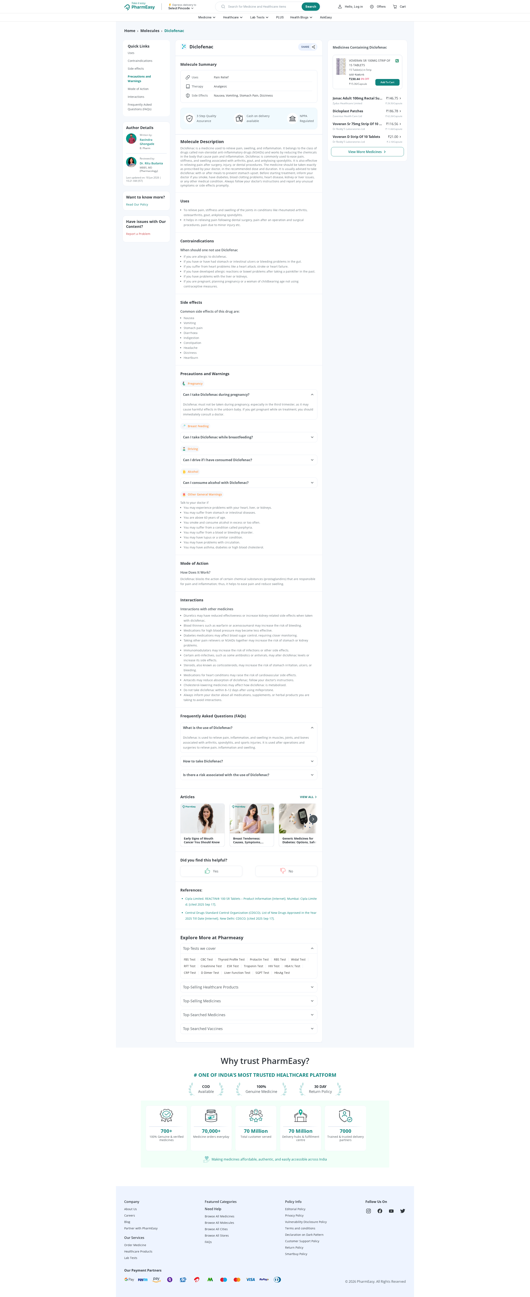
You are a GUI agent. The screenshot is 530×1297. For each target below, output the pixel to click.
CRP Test (190, 973)
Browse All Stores (217, 1235)
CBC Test (207, 959)
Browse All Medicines (219, 1216)
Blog (127, 1222)
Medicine (205, 17)
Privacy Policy (294, 1215)
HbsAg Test (282, 973)
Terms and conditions (300, 1228)
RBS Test (280, 959)
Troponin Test (253, 966)
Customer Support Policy (302, 1241)
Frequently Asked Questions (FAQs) (140, 107)
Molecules (149, 30)
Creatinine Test (211, 966)
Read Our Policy (137, 204)
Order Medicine (135, 1245)
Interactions (136, 97)
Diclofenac (174, 30)
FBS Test (189, 959)
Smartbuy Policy (296, 1254)
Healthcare (231, 17)
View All (307, 797)
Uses (131, 53)
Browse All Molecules (219, 1223)
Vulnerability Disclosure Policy (306, 1222)
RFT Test (189, 966)
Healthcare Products (138, 1251)
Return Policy (294, 1247)
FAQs (208, 1242)
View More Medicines (365, 152)
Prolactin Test (259, 959)
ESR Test (233, 966)
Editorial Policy (295, 1209)
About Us (130, 1209)
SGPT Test (262, 973)
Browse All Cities (216, 1229)
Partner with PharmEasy (141, 1228)
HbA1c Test (292, 966)
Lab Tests (257, 17)
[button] (268, 7)
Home (129, 30)
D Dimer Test (210, 973)
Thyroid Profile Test (231, 959)
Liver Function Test (237, 973)
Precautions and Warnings (139, 78)
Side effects (136, 69)
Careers (129, 1215)
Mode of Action (138, 89)
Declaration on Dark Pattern (304, 1235)
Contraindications (140, 61)
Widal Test (298, 959)
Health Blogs (299, 17)
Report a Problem (138, 234)
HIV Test (273, 966)
